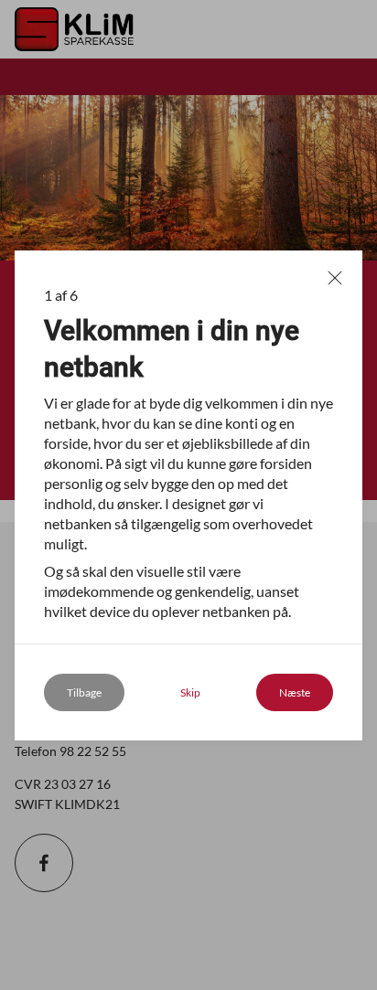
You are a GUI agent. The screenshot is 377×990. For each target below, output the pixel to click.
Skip (190, 692)
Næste (294, 692)
